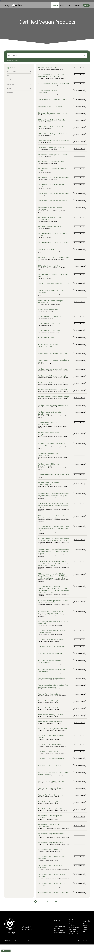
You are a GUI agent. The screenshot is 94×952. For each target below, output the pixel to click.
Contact (88, 940)
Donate (86, 5)
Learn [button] (69, 5)
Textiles (9, 97)
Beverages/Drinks (11, 71)
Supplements (10, 92)
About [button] (77, 5)
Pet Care (9, 88)
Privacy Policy (81, 940)
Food (8, 75)
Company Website (79, 68)
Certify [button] (62, 5)
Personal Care (10, 84)
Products (55, 5)
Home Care (9, 80)
